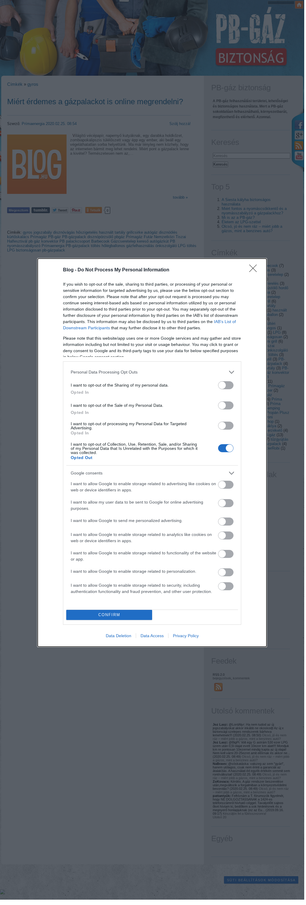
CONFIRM (109, 615)
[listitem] (152, 372)
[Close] (255, 270)
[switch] (226, 385)
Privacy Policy (186, 635)
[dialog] (152, 453)
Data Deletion (118, 635)
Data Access (152, 635)
